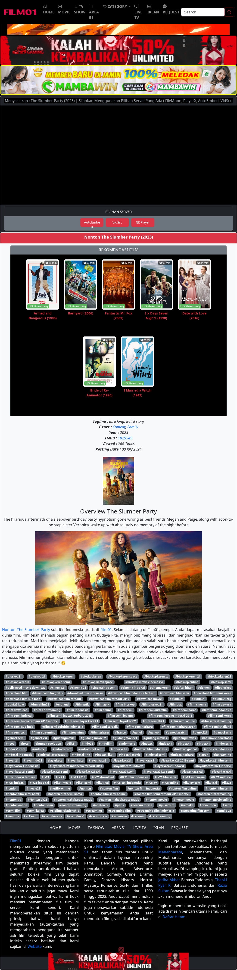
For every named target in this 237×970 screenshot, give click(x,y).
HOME (55, 827)
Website (35, 946)
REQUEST (179, 827)
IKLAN (158, 827)
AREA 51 (119, 827)
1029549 (125, 438)
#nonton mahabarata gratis (73, 800)
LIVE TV (139, 827)
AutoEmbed (92, 223)
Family (132, 426)
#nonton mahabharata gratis (119, 800)
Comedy (119, 426)
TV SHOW (96, 827)
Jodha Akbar (169, 879)
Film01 (106, 629)
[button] (117, 6)
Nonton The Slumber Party (26, 629)
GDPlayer (143, 222)
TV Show (134, 846)
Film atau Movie (110, 846)
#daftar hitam (183, 688)
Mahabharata (170, 852)
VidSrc (117, 222)
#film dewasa (222, 704)
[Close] (121, 37)
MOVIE (74, 827)
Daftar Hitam (173, 916)
